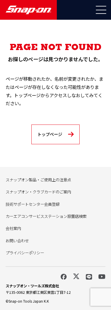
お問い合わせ (17, 240)
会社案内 (13, 228)
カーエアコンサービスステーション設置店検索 (46, 216)
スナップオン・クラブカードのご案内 (38, 192)
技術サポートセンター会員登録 (32, 204)
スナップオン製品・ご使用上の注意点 (38, 180)
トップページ (49, 134)
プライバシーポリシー (25, 253)
